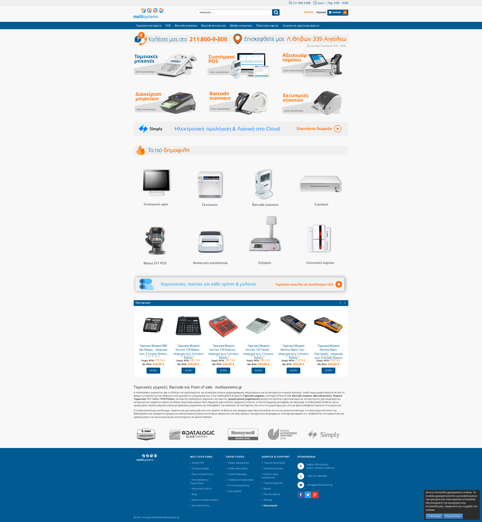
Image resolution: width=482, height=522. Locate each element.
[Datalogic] (191, 434)
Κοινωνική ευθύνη (201, 488)
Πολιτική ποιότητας (202, 474)
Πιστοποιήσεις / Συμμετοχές (199, 481)
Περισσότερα (453, 516)
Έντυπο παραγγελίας (238, 485)
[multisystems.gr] (149, 15)
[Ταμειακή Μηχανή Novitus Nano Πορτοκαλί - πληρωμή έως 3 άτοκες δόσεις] (328, 325)
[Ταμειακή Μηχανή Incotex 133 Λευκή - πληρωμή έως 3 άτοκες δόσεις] (258, 325)
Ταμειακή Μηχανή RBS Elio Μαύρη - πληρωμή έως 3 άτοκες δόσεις (153, 350)
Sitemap (268, 500)
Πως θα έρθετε (272, 494)
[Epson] (282, 434)
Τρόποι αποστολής (238, 468)
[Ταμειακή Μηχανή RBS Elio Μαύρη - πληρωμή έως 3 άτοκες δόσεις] (153, 325)
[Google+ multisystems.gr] (315, 494)
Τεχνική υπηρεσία (273, 483)
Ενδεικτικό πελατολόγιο (205, 500)
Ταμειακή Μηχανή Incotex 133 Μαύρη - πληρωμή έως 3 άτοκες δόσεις (188, 351)
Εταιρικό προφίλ (200, 468)
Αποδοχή (435, 516)
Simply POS (198, 463)
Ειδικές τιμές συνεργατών (270, 476)
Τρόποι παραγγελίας (238, 463)
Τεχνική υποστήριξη (274, 463)
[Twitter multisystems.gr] (308, 494)
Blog (194, 494)
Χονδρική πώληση (273, 468)
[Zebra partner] (146, 434)
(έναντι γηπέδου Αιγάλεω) (320, 468)
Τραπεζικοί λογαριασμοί (241, 479)
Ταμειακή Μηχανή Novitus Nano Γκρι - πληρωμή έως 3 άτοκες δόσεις (293, 351)
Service (267, 488)
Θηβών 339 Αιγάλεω (318, 464)
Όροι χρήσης (235, 491)
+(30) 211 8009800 (317, 476)
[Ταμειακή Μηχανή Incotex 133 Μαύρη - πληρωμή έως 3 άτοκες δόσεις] (188, 325)
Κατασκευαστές (201, 505)
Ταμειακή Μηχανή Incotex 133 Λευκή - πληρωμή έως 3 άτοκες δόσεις (258, 351)
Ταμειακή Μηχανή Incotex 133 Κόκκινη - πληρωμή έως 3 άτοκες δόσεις (223, 351)
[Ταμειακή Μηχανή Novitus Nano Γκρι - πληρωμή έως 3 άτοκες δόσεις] (293, 325)
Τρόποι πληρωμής (237, 474)
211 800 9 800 (301, 3)
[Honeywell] (243, 434)
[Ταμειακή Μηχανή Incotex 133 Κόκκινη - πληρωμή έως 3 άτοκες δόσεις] (223, 325)
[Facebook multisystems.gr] (300, 494)
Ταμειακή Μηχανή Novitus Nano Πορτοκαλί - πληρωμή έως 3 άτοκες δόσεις (328, 351)
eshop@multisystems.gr (320, 485)
